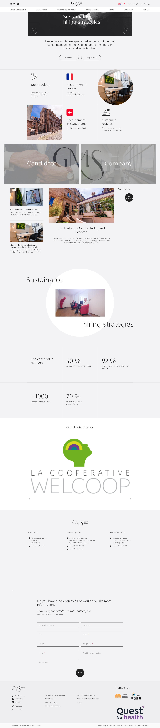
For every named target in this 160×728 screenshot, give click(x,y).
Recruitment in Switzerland (88, 699)
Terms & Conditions (127, 725)
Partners (146, 10)
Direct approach (51, 702)
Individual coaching (52, 706)
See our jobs (68, 57)
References (128, 10)
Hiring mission (91, 57)
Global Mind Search (18, 10)
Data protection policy (141, 725)
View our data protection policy (50, 614)
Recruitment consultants (54, 695)
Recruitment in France (86, 695)
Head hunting (50, 699)
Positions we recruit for (66, 10)
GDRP (79, 702)
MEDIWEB (116, 725)
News (112, 10)
